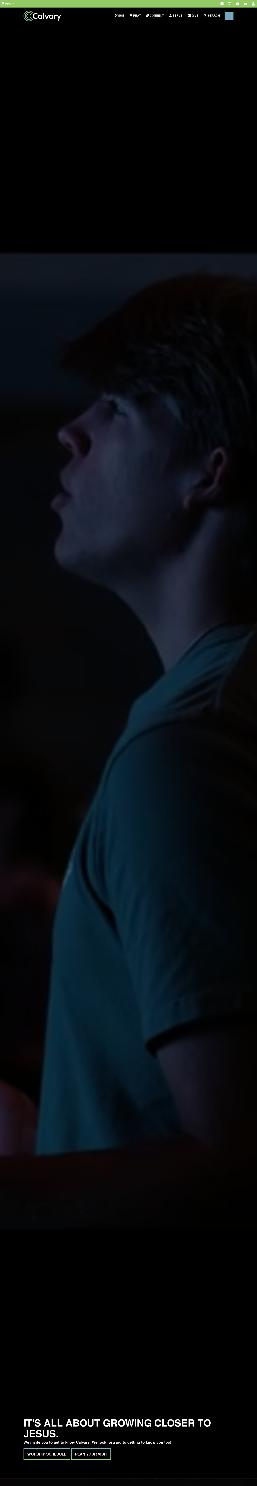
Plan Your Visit (91, 1454)
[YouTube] (237, 4)
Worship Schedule (46, 1454)
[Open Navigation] (229, 16)
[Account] (253, 4)
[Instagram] (229, 4)
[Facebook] (222, 4)
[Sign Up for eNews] (245, 4)
